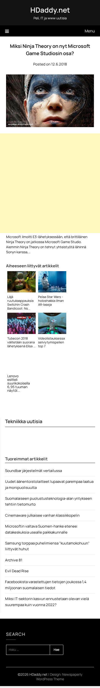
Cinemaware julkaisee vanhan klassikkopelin (42, 515)
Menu (90, 31)
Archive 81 (13, 560)
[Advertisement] (50, 183)
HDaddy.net (50, 10)
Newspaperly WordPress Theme (59, 676)
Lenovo (12, 376)
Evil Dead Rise (17, 570)
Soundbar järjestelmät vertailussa (33, 470)
